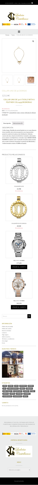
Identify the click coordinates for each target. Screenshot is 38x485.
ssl (4, 388)
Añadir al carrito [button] (19, 267)
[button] (33, 41)
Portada (7, 35)
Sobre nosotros (6, 337)
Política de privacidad (7, 326)
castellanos (17, 396)
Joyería (22, 112)
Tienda (13, 35)
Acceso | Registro (9, 3)
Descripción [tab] (7, 123)
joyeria (6, 393)
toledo (31, 386)
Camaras (4, 332)
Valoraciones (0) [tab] (18, 123)
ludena (26, 391)
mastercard (17, 391)
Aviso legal (5, 341)
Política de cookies (7, 328)
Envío (3, 343)
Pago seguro (5, 334)
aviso (25, 396)
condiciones (7, 396)
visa (5, 386)
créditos (27, 393)
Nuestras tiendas (6, 330)
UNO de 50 (28, 112)
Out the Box (21, 481)
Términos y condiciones (8, 339)
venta (10, 386)
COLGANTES (12, 112)
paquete (29, 388)
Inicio (18, 112)
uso (16, 386)
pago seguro (7, 391)
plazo (22, 388)
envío (12, 393)
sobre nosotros (13, 388)
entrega (19, 393)
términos (23, 386)
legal (32, 391)
